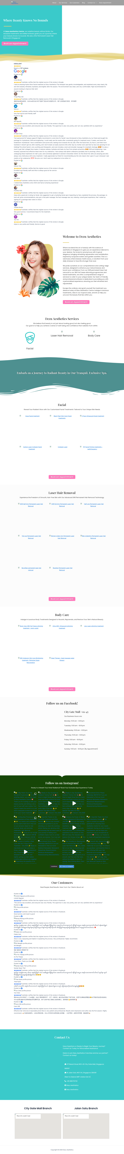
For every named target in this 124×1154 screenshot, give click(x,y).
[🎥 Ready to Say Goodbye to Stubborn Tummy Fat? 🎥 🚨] (50, 803)
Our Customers (74, 3)
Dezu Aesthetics (72, 1085)
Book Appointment (105, 3)
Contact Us (91, 3)
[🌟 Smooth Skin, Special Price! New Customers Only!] (98, 852)
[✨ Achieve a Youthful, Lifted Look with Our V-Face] (25, 852)
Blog (83, 3)
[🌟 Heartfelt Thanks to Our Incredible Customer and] (50, 827)
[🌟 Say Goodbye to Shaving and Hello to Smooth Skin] (74, 852)
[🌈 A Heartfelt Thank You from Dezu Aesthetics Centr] (98, 827)
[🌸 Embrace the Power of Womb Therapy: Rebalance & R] (74, 827)
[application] (96, 2)
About (54, 3)
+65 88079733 (71, 1081)
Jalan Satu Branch (86, 1108)
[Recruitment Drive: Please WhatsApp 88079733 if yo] (98, 803)
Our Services (63, 3)
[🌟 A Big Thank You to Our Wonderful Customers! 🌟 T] (25, 803)
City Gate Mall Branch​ (38, 1108)
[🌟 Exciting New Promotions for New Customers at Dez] (25, 827)
